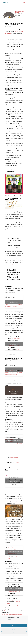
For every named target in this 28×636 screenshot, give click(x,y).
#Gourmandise (11, 547)
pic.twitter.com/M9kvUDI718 (14, 591)
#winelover (12, 372)
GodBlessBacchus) (9, 264)
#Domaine (16, 549)
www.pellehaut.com (14, 599)
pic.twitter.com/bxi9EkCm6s (11, 374)
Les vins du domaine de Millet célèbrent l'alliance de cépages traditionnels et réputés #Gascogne (14, 240)
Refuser (14, 629)
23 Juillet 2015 (20, 304)
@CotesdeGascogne (11, 299)
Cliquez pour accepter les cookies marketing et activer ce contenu (14, 302)
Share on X (18, 247)
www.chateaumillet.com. (15, 257)
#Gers (10, 546)
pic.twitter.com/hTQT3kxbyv (11, 444)
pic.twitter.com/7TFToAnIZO (11, 306)
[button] (26, 618)
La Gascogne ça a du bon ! (19, 12)
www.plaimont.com (14, 457)
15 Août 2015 (19, 372)
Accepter (14, 625)
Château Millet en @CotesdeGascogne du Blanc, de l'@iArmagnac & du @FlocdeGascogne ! (14, 274)
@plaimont (7, 372)
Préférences (14, 632)
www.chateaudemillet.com (14, 355)
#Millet (7, 304)
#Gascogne (6, 610)
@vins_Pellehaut (18, 605)
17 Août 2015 (17, 595)
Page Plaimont (18, 462)
